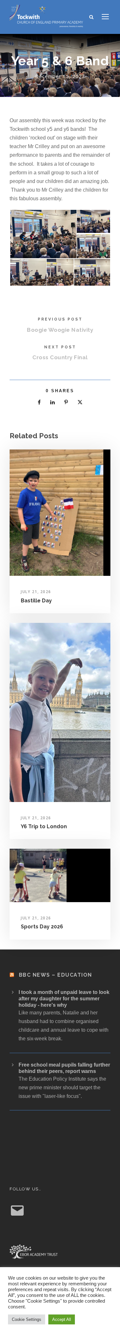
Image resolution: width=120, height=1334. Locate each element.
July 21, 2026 (36, 591)
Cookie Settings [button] (26, 1319)
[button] (43, 234)
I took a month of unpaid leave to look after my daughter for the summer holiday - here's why (64, 998)
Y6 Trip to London (44, 826)
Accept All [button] (61, 1319)
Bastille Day (36, 601)
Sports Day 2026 (42, 927)
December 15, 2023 (60, 76)
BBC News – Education (55, 975)
